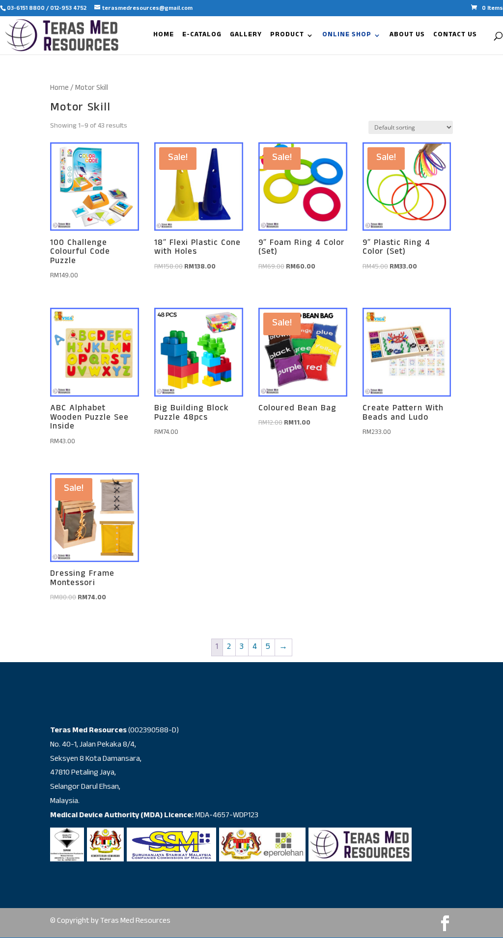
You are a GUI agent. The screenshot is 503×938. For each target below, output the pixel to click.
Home (59, 88)
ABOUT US (407, 36)
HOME (163, 36)
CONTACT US (455, 36)
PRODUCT (287, 36)
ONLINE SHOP (346, 36)
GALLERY (246, 36)
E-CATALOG (202, 36)
